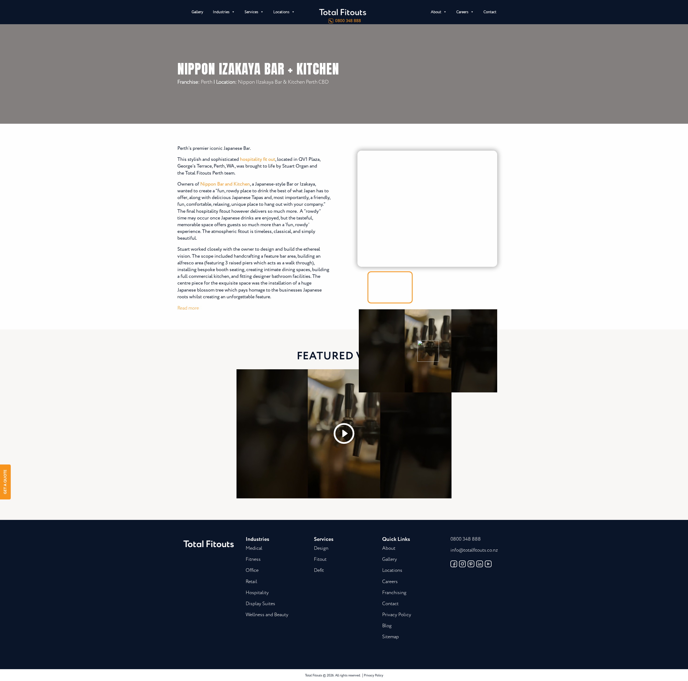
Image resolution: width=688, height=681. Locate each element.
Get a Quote (5, 482)
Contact (489, 12)
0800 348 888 (348, 21)
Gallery (197, 12)
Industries (221, 12)
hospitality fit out (257, 159)
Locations (281, 12)
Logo (363, 12)
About (436, 12)
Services (251, 12)
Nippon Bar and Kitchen (225, 184)
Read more (188, 308)
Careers (462, 12)
